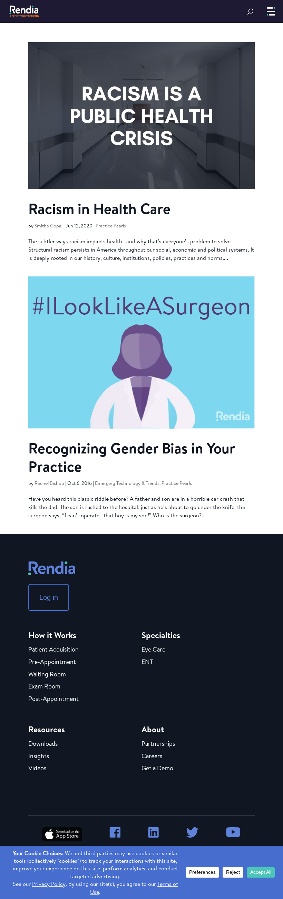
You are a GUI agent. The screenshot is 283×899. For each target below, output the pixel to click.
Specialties (161, 635)
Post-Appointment (53, 699)
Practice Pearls (111, 225)
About (153, 729)
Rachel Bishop (49, 483)
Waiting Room (47, 674)
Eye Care (153, 650)
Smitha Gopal (48, 225)
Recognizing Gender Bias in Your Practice (131, 457)
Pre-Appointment (52, 662)
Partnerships (158, 744)
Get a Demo (157, 768)
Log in (48, 597)
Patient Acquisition (53, 650)
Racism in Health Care (99, 208)
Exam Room (44, 687)
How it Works (52, 635)
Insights (38, 756)
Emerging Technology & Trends (127, 483)
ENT (147, 662)
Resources (46, 729)
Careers (152, 756)
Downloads (43, 744)
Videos (37, 768)
